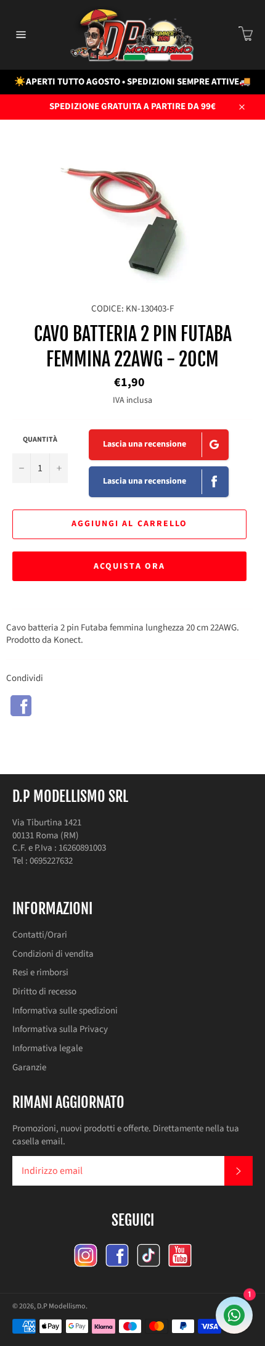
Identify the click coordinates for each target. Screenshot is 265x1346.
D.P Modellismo (61, 1306)
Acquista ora (129, 566)
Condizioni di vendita (53, 954)
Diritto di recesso (44, 991)
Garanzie (29, 1067)
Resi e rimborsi (40, 972)
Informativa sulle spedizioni (65, 1010)
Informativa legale (47, 1048)
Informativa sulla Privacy (60, 1029)
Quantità (40, 440)
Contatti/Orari (39, 934)
